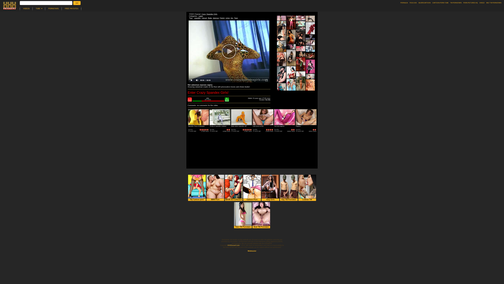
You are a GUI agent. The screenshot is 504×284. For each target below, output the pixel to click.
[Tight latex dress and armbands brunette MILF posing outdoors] (300, 84)
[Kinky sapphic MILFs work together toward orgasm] (300, 74)
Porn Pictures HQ (470, 3)
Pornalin (404, 3)
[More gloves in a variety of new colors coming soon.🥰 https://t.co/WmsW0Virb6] (310, 28)
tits (232, 18)
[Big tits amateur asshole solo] (310, 42)
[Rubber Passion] (310, 66)
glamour (216, 18)
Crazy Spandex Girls (209, 14)
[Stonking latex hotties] (281, 23)
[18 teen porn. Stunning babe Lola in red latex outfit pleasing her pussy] (310, 55)
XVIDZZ (482, 3)
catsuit (204, 18)
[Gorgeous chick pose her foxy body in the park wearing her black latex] (281, 59)
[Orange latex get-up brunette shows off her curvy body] (291, 37)
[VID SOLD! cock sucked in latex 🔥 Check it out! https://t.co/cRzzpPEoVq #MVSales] (291, 46)
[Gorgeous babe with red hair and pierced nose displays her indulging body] (310, 19)
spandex (197, 18)
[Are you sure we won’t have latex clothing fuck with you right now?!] (300, 64)
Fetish (222, 18)
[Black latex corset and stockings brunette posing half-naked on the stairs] (300, 39)
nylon (228, 18)
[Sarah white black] (281, 33)
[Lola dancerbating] (281, 18)
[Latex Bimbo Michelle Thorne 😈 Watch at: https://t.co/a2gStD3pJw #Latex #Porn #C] (300, 54)
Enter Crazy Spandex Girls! (208, 93)
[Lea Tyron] (310, 86)
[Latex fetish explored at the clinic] (300, 23)
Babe (210, 18)
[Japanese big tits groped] (300, 29)
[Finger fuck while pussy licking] (300, 18)
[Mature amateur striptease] (300, 48)
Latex (201, 16)
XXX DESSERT (9, 6)
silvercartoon (424, 3)
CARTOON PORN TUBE (440, 3)
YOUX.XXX (413, 3)
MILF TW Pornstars (493, 3)
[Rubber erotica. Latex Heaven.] (291, 22)
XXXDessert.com (233, 245)
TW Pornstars (456, 3)
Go (77, 3)
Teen (236, 18)
